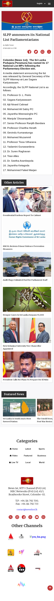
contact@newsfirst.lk (27, 509)
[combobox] (41, 4)
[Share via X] (36, 52)
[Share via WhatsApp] (42, 52)
